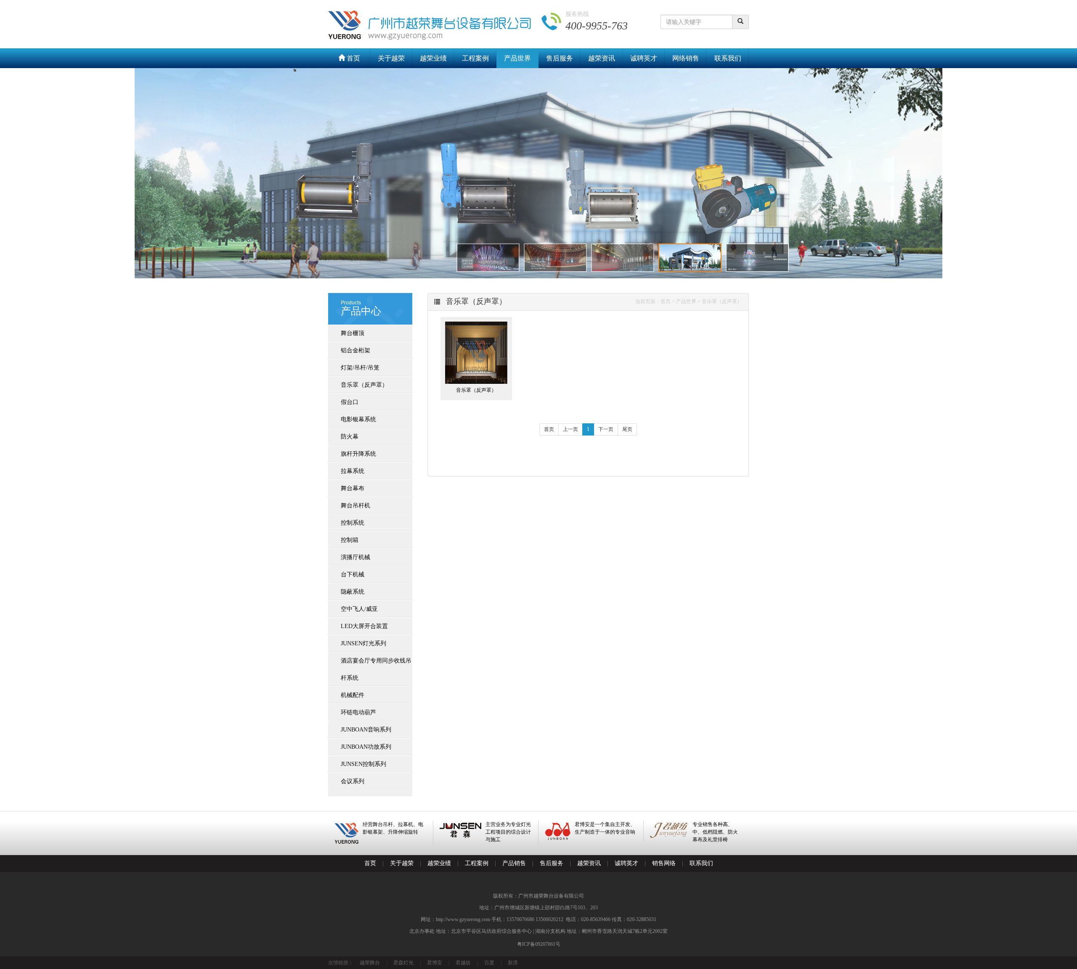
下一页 (605, 429)
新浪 (513, 963)
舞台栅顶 (352, 333)
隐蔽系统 (352, 592)
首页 (352, 58)
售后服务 (559, 58)
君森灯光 (403, 963)
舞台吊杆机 (355, 505)
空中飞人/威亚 (359, 609)
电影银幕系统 (358, 419)
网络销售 (685, 58)
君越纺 (463, 963)
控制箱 (349, 540)
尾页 (627, 429)
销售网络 (664, 863)
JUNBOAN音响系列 (366, 729)
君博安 (434, 963)
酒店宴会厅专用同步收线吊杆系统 (376, 669)
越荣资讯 (601, 58)
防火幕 (349, 436)
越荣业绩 (433, 58)
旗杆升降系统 (358, 454)
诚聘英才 (643, 58)
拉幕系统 (352, 471)
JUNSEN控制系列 (363, 764)
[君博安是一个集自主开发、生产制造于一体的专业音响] (591, 838)
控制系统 (352, 523)
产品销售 (514, 863)
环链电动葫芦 (358, 712)
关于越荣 (391, 58)
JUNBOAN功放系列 (366, 747)
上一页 (570, 429)
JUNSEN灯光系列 (363, 643)
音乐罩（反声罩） (364, 385)
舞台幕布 (352, 488)
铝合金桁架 (355, 350)
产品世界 (517, 58)
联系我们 (727, 58)
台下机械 (352, 574)
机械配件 (352, 695)
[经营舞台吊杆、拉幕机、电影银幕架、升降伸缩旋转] (380, 842)
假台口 (349, 402)
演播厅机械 (355, 557)
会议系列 (352, 781)
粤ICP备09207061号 (538, 944)
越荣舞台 (370, 963)
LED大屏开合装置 (364, 626)
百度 (489, 963)
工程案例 (475, 58)
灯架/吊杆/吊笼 (360, 367)
